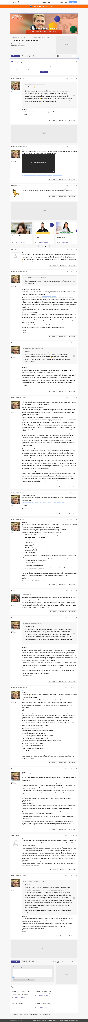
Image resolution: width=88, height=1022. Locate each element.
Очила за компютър (17, 1003)
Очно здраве (18, 1005)
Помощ (61, 1020)
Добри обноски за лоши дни (42, 235)
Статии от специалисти (42, 242)
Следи (25, 56)
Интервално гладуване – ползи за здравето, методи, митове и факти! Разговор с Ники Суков (21, 993)
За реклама (39, 1020)
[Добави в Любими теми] (29, 56)
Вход (73, 2)
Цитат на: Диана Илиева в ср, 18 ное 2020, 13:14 (35, 881)
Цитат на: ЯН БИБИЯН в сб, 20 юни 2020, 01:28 (35, 277)
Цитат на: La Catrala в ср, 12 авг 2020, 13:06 (34, 623)
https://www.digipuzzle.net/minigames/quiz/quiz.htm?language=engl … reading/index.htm (42, 175)
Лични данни (49, 1020)
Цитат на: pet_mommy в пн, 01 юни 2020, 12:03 (35, 84)
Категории (16, 1014)
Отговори (15, 56)
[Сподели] (33, 56)
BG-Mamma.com (19, 1020)
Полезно (63, 120)
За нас (34, 1020)
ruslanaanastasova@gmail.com (40, 111)
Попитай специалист (24, 1014)
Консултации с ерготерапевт (25, 40)
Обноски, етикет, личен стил (64, 235)
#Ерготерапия (25, 691)
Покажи (44, 71)
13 (62, 55)
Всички (68, 55)
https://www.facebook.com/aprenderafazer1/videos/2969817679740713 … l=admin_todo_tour (43, 502)
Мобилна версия (72, 1020)
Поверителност (56, 1020)
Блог (77, 1020)
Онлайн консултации (20, 242)
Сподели (53, 120)
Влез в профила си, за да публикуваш (23, 979)
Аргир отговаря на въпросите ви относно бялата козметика (21, 236)
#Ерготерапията (33, 774)
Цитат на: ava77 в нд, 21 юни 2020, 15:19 (34, 348)
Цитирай (73, 120)
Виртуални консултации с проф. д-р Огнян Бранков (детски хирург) (44, 992)
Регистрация (63, 2)
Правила (44, 1020)
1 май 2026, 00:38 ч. (45, 37)
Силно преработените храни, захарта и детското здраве (42, 1004)
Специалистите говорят (35, 1014)
